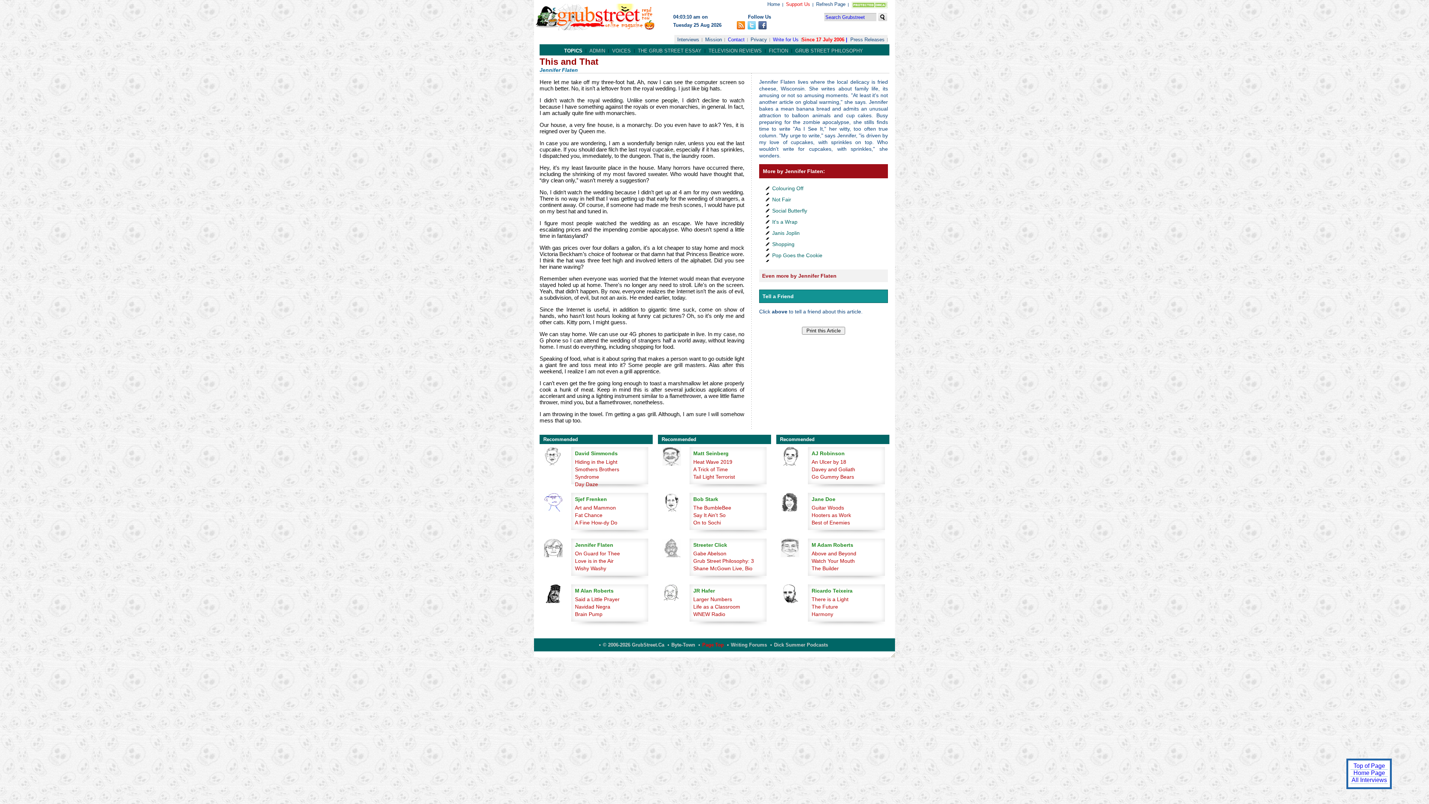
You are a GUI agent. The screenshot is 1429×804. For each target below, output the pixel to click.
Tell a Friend (778, 296)
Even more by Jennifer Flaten (799, 276)
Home (773, 4)
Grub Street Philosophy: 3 (723, 561)
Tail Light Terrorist (714, 477)
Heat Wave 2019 (712, 462)
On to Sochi (707, 523)
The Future (825, 607)
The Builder (825, 568)
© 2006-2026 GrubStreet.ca (633, 645)
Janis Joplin (786, 233)
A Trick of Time (710, 469)
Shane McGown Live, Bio (722, 568)
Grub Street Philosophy (829, 51)
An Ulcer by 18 (829, 462)
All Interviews (1369, 780)
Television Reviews (735, 51)
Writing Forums (749, 645)
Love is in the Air (594, 561)
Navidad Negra (592, 607)
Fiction (778, 51)
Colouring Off (787, 188)
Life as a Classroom (716, 607)
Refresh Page (830, 4)
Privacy (759, 39)
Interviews (688, 39)
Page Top (713, 645)
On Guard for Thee (597, 553)
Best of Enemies (831, 523)
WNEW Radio (709, 614)
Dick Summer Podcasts (801, 645)
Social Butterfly (789, 211)
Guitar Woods (828, 508)
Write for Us (786, 39)
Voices (621, 51)
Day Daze (586, 484)
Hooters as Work (831, 515)
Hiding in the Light (596, 462)
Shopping (783, 244)
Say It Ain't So (709, 515)
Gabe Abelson (709, 553)
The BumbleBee (712, 508)
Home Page (1369, 773)
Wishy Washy (590, 568)
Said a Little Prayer (597, 599)
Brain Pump (588, 614)
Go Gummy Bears (833, 477)
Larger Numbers (712, 599)
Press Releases (867, 39)
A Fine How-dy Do (596, 523)
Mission (713, 39)
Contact (736, 39)
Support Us (798, 4)
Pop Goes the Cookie (797, 255)
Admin (597, 51)
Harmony (822, 614)
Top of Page (1369, 766)
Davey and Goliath (833, 469)
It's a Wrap (784, 222)
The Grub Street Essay (669, 51)
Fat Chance (588, 515)
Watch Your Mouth (833, 561)
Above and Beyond (834, 553)
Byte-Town (683, 645)
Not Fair (781, 199)
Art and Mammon (595, 508)
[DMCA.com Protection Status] (868, 6)
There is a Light (830, 599)
